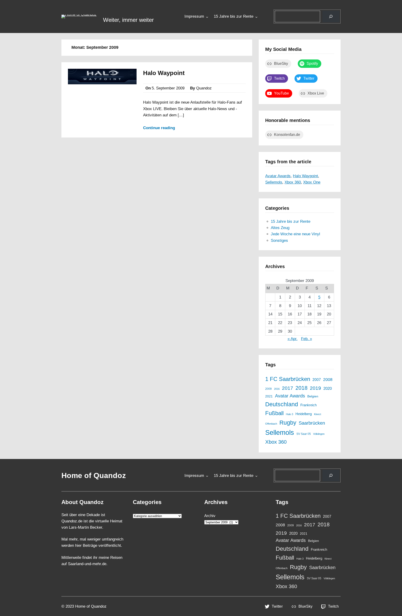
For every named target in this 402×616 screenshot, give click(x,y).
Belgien (312, 396)
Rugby (287, 422)
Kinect (317, 414)
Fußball (274, 413)
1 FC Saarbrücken (287, 379)
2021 (269, 396)
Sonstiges (279, 240)
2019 (315, 388)
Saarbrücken (312, 423)
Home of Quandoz (93, 475)
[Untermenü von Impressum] (207, 17)
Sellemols (273, 182)
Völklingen (319, 434)
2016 (277, 388)
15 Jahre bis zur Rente (233, 16)
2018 (301, 388)
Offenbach (271, 423)
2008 (327, 379)
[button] (79, 16)
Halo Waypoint (164, 72)
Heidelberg (303, 414)
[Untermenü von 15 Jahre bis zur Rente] (256, 17)
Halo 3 (289, 414)
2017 (287, 388)
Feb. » (306, 339)
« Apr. (293, 339)
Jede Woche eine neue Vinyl (295, 234)
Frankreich (308, 405)
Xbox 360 (293, 182)
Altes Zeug (280, 228)
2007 (316, 379)
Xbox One (311, 182)
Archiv (209, 516)
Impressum (194, 16)
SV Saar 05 (303, 433)
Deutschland (281, 404)
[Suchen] (330, 17)
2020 (327, 388)
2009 (268, 388)
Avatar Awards (278, 176)
